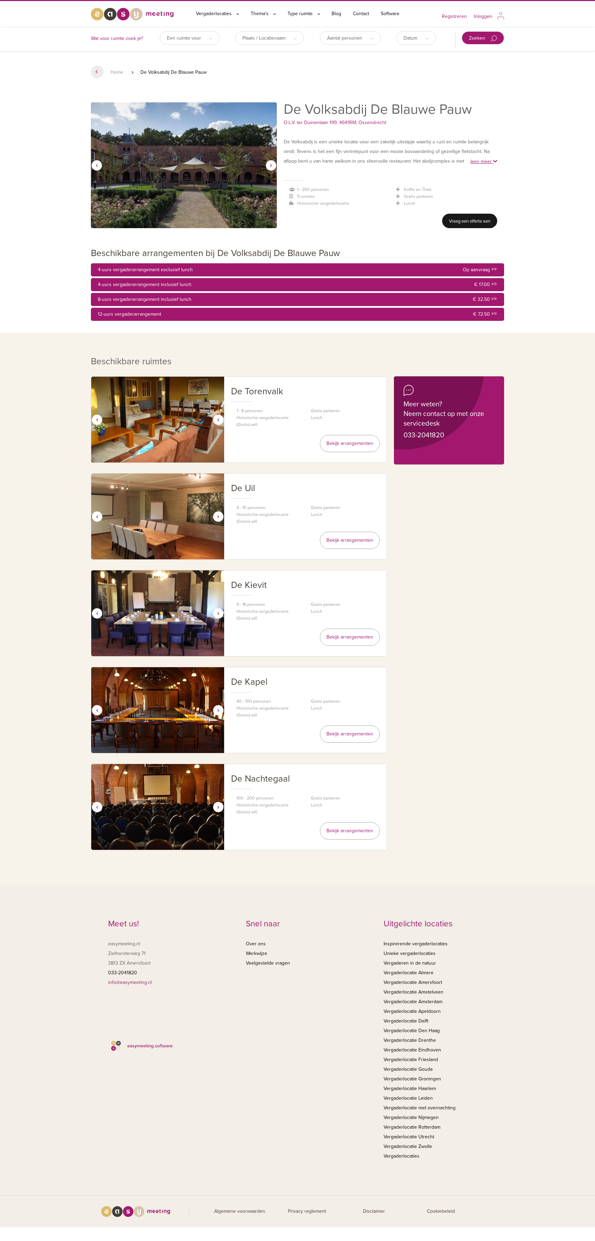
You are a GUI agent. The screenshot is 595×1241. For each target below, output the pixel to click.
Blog (336, 14)
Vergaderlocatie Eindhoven (412, 1050)
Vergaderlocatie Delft (406, 1021)
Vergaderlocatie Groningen (412, 1079)
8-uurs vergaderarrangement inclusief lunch (297, 299)
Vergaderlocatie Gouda (408, 1069)
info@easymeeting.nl (130, 982)
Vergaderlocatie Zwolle (408, 1146)
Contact (361, 14)
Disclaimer (374, 1211)
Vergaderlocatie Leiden (408, 1098)
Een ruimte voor (184, 38)
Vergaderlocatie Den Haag (412, 1031)
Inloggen (483, 16)
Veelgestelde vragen (268, 963)
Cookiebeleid (441, 1211)
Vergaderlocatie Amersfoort (413, 982)
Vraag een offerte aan (469, 221)
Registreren (454, 16)
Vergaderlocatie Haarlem (410, 1088)
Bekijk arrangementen (349, 443)
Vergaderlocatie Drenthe (410, 1040)
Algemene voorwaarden (239, 1211)
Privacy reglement (307, 1211)
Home (117, 72)
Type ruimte (301, 14)
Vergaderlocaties (214, 14)
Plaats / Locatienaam (264, 38)
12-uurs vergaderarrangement (297, 314)
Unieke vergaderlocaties (410, 953)
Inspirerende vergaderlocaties (416, 944)
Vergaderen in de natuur (410, 963)
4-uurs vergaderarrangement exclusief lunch (297, 270)
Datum (411, 38)
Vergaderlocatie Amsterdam (413, 1002)
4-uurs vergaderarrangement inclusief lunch (297, 284)
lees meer (481, 161)
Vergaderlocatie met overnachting (420, 1108)
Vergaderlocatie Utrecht (409, 1137)
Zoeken (478, 38)
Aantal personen (345, 38)
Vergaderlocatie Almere (409, 973)
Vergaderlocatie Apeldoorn (412, 1011)
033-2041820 (424, 435)
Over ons (256, 944)
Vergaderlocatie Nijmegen (411, 1117)
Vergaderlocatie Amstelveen (413, 992)
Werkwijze (256, 953)
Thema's (260, 14)
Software (390, 14)
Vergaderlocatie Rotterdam (412, 1127)
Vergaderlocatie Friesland (411, 1059)
